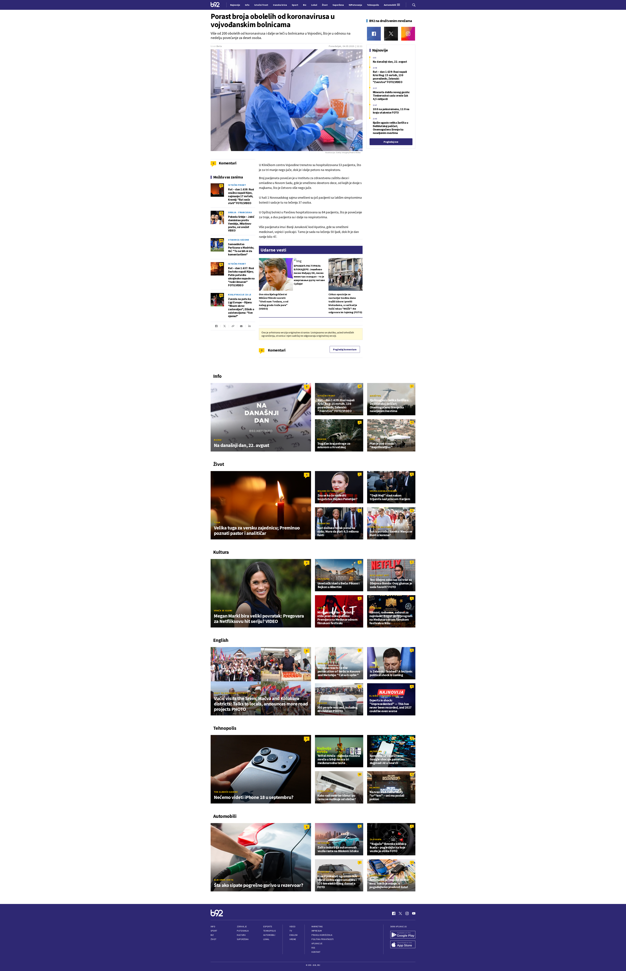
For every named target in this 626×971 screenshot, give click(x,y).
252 (221, 295)
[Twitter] (391, 34)
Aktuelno (324, 578)
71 (221, 185)
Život (213, 939)
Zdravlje (242, 926)
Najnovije (235, 4)
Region (321, 439)
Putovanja (243, 930)
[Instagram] (408, 34)
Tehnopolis (269, 930)
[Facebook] (374, 34)
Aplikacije (317, 943)
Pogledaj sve (391, 141)
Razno (218, 439)
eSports (267, 926)
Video (293, 926)
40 (221, 213)
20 (221, 264)
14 (360, 386)
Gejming (374, 787)
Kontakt (316, 952)
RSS (313, 947)
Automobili (269, 935)
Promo (322, 751)
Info (213, 926)
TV (291, 930)
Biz (212, 935)
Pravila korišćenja (322, 935)
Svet (372, 439)
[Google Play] (402, 935)
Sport (214, 930)
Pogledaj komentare (345, 349)
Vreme (293, 939)
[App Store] (402, 945)
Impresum (317, 930)
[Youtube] (413, 913)
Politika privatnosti (323, 939)
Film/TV (322, 607)
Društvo (375, 395)
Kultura (241, 935)
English (322, 663)
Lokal (266, 939)
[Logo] (215, 5)
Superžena (242, 939)
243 (221, 240)
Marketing (317, 926)
